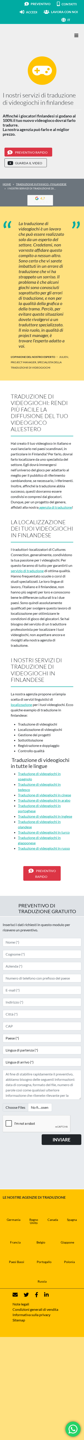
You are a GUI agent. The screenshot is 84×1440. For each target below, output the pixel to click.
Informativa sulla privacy (31, 1315)
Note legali (21, 1304)
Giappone (67, 1242)
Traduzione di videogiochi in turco (44, 832)
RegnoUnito (33, 1221)
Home (7, 184)
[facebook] (34, 1294)
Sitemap (19, 1320)
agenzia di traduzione (55, 507)
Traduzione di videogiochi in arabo (44, 800)
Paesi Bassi (16, 1262)
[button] (74, 20)
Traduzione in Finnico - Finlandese (41, 184)
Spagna (72, 1220)
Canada (52, 1220)
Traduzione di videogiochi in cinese (44, 795)
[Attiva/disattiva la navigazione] (76, 35)
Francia (15, 1242)
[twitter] (23, 1294)
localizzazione (21, 704)
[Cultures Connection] (27, 35)
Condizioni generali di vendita (35, 1309)
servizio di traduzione (27, 571)
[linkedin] (44, 1294)
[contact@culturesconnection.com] (15, 1294)
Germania (13, 1220)
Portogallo (44, 1262)
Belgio (41, 1242)
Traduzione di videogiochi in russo (44, 848)
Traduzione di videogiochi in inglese (45, 816)
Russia (42, 1281)
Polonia (69, 1262)
